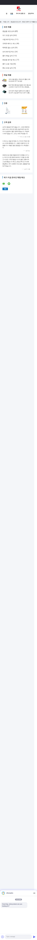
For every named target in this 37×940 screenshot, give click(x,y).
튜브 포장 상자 (7, 68)
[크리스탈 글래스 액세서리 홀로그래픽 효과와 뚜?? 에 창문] (4, 80)
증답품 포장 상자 (16, 22)
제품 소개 (6, 22)
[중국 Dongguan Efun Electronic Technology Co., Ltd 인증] (8, 110)
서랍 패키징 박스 (8, 39)
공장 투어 (31, 13)
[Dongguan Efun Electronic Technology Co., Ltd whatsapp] (10, 184)
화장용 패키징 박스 (9, 60)
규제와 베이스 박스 (9, 43)
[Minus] (34, 893)
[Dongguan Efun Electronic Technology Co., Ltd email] (4, 184)
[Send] (34, 937)
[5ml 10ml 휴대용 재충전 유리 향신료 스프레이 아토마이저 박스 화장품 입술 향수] (4, 86)
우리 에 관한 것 (20, 13)
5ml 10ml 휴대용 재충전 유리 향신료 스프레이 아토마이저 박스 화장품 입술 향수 (20, 87)
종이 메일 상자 (7, 56)
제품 (11, 13)
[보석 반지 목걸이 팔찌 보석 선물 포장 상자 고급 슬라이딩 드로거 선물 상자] (4, 91)
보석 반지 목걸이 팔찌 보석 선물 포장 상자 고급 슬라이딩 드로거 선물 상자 (19, 92)
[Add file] (2, 937)
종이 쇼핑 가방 (7, 64)
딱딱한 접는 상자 (8, 48)
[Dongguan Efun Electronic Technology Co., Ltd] (18, 9)
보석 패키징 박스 (8, 52)
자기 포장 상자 (7, 35)
